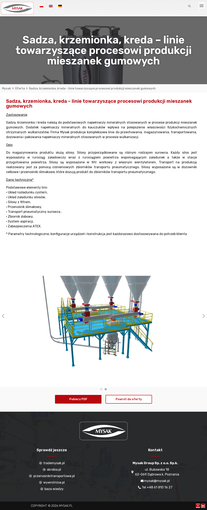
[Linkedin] (203, 506)
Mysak (6, 88)
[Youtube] (198, 506)
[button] (201, 5)
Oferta (20, 88)
